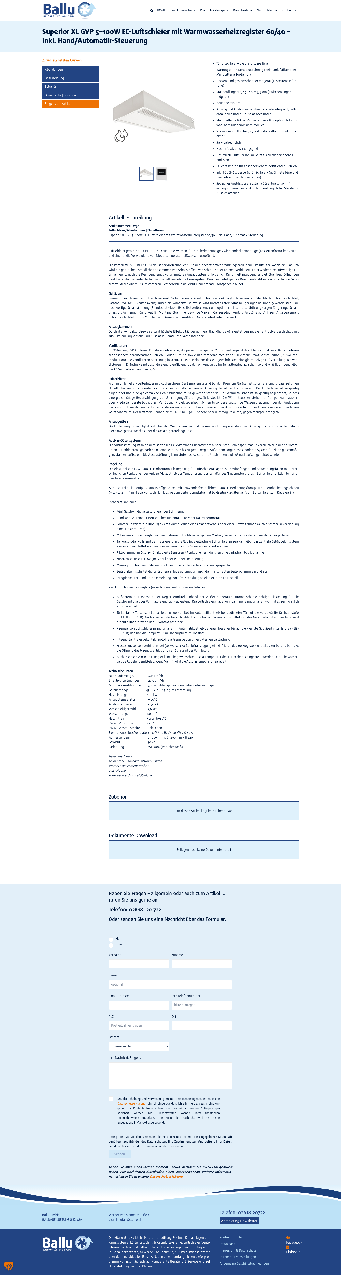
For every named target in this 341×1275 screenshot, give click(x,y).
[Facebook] (288, 1237)
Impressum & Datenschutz (238, 1250)
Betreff (114, 1037)
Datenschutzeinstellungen (238, 1257)
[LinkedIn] (287, 1247)
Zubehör (50, 87)
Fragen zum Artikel (58, 104)
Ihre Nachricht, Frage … (125, 1058)
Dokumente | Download (61, 95)
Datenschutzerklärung (131, 1104)
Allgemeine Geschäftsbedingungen (244, 1263)
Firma (113, 975)
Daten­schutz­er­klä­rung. (166, 1176)
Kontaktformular (231, 1237)
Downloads (227, 1244)
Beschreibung (54, 78)
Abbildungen (54, 70)
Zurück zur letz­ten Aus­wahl (62, 60)
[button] (151, 10)
